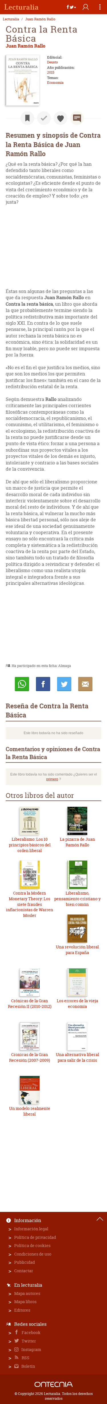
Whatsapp (22, 684)
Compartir (43, 684)
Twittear (64, 684)
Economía (55, 82)
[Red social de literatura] (21, 7)
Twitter (28, 1341)
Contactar (23, 1270)
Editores (22, 1310)
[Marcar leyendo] (27, 118)
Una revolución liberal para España (77, 949)
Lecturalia (11, 19)
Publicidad (24, 1262)
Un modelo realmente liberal (29, 1111)
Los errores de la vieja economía (77, 1003)
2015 (50, 72)
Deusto (52, 62)
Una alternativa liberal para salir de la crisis (77, 1057)
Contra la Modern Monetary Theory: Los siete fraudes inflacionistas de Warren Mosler (29, 904)
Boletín (28, 1366)
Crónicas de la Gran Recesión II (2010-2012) (29, 1003)
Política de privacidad (35, 1237)
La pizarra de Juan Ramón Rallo (77, 842)
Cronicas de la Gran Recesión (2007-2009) (29, 1057)
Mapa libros (25, 1301)
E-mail (85, 684)
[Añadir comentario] (77, 118)
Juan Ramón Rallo (40, 19)
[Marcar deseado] (60, 118)
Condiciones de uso (32, 1254)
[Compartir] (71, 7)
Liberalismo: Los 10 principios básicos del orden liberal (30, 844)
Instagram (31, 1349)
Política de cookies (32, 1245)
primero (52, 779)
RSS (25, 1357)
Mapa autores (27, 1293)
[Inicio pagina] (100, 1219)
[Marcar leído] (44, 118)
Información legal (31, 1228)
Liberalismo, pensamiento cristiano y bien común (77, 898)
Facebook (31, 1332)
